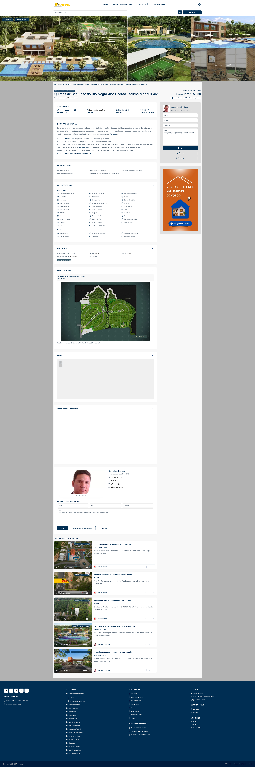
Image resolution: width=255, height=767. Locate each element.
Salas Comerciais (74, 736)
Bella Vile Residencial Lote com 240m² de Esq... (114, 574)
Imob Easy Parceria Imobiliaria (140, 735)
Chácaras (72, 743)
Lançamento (94, 84)
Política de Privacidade (235, 764)
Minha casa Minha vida (76, 732)
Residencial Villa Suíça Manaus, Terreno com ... (113, 600)
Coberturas (72, 715)
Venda (74, 84)
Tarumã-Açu (62, 567)
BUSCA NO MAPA (159, 4)
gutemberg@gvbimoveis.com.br (203, 696)
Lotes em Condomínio (65, 84)
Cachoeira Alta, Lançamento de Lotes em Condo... (115, 626)
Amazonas (73, 256)
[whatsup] (11, 691)
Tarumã (87, 84)
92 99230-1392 (198, 693)
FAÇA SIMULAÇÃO (142, 4)
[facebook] (6, 691)
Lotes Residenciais (75, 750)
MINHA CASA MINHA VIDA (122, 4)
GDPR (225, 764)
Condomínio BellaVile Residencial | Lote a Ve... (113, 544)
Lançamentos (73, 718)
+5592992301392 (116, 477)
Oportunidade (135, 711)
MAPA (59, 356)
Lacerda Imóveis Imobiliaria (139, 731)
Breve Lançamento (137, 697)
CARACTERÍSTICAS (64, 185)
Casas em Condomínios (76, 694)
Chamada (83, 528)
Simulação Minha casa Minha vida (17, 701)
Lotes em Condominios (77, 701)
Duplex (72, 698)
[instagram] (27, 691)
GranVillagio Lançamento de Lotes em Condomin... (115, 652)
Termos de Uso (247, 764)
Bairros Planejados (74, 753)
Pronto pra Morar (136, 714)
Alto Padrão (72, 711)
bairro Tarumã (83, 147)
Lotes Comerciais (74, 746)
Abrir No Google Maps (64, 260)
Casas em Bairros (74, 704)
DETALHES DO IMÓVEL (65, 166)
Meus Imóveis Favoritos (13, 704)
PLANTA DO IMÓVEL (64, 271)
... (108, 554)
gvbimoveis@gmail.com (118, 484)
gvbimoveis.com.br (117, 487)
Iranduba (196, 709)
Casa (55, 84)
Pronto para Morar (74, 725)
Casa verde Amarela (75, 729)
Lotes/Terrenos (74, 739)
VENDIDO (133, 718)
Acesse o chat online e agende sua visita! (74, 153)
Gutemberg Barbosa (116, 471)
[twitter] (16, 691)
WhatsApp (104, 528)
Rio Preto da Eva (196, 727)
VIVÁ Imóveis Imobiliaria (138, 728)
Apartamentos (73, 708)
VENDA (105, 4)
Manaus (80, 84)
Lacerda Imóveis (102, 566)
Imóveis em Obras (103, 84)
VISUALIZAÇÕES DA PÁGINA (67, 408)
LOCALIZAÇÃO (62, 249)
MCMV (133, 707)
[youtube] (21, 691)
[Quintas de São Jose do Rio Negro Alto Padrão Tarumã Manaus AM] (105, 311)
